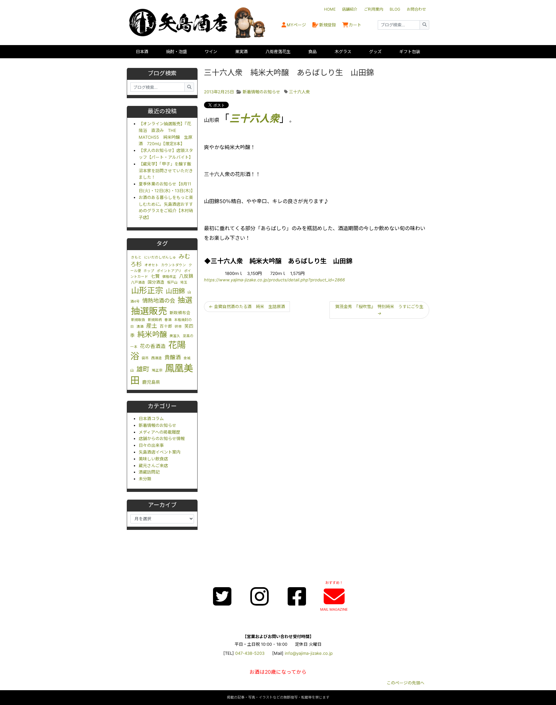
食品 (312, 51)
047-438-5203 (249, 653)
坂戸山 (172, 282)
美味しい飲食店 (153, 458)
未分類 (145, 478)
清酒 (140, 326)
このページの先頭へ (405, 682)
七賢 (155, 276)
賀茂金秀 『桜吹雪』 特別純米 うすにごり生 (379, 310)
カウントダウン (173, 265)
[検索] (424, 25)
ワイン (211, 51)
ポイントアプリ (169, 271)
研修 (178, 326)
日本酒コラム (151, 418)
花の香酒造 (153, 346)
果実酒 (241, 51)
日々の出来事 (151, 445)
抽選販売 (149, 311)
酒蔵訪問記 (149, 472)
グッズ (375, 51)
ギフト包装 (409, 51)
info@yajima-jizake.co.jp (309, 653)
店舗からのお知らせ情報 (162, 438)
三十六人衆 (299, 91)
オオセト (151, 265)
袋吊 (145, 358)
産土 (151, 325)
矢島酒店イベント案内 (160, 452)
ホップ (149, 271)
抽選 (185, 300)
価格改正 (169, 277)
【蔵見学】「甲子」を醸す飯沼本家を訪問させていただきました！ (166, 170)
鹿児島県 (151, 382)
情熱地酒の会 (158, 300)
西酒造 (156, 358)
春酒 (167, 320)
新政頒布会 (180, 312)
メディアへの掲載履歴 (159, 432)
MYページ (296, 24)
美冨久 (175, 336)
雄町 (142, 369)
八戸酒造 (138, 282)
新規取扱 (138, 320)
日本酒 (142, 51)
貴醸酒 (172, 357)
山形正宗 (147, 290)
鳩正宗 (157, 370)
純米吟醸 (152, 334)
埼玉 (183, 282)
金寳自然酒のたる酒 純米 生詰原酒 (247, 306)
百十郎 (166, 326)
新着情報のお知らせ (157, 425)
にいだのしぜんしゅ (160, 257)
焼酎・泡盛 (176, 51)
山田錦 (175, 291)
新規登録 (327, 24)
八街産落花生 (278, 51)
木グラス (343, 51)
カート (355, 24)
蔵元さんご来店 (153, 465)
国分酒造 (156, 282)
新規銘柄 (155, 320)
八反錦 (186, 276)
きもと (136, 257)
